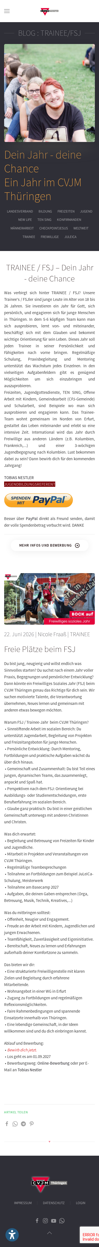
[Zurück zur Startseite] (49, 11)
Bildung (45, 211)
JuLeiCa (70, 236)
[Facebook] (7, 1123)
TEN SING (44, 219)
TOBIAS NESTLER (19, 477)
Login (80, 1203)
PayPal (32, 518)
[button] (7, 11)
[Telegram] (23, 1123)
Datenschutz (54, 1203)
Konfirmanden (69, 219)
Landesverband (20, 211)
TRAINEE (29, 236)
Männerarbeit (22, 228)
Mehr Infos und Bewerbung (45, 545)
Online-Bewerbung (53, 1063)
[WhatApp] (15, 1123)
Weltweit (81, 228)
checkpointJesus (53, 228)
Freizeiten (66, 211)
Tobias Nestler (30, 1069)
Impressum (23, 1203)
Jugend (86, 211)
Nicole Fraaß (52, 634)
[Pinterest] (31, 1123)
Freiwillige (50, 236)
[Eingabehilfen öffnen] (12, 1234)
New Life (25, 219)
